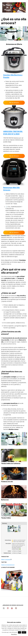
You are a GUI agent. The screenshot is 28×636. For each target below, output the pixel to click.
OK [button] (19, 632)
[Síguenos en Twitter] (4, 608)
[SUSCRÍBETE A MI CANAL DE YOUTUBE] (12, 608)
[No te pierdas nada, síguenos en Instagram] (16, 608)
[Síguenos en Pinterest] (8, 608)
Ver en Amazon (14, 102)
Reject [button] (24, 632)
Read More (14, 634)
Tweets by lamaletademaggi (7, 564)
